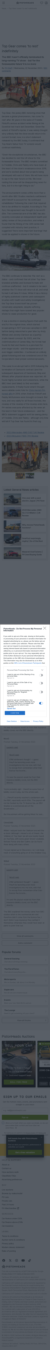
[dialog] (25, 675)
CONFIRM (15, 713)
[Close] (45, 629)
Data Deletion (12, 721)
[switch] (41, 675)
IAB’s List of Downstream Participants (28, 663)
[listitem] (25, 670)
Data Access (25, 721)
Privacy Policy (38, 721)
